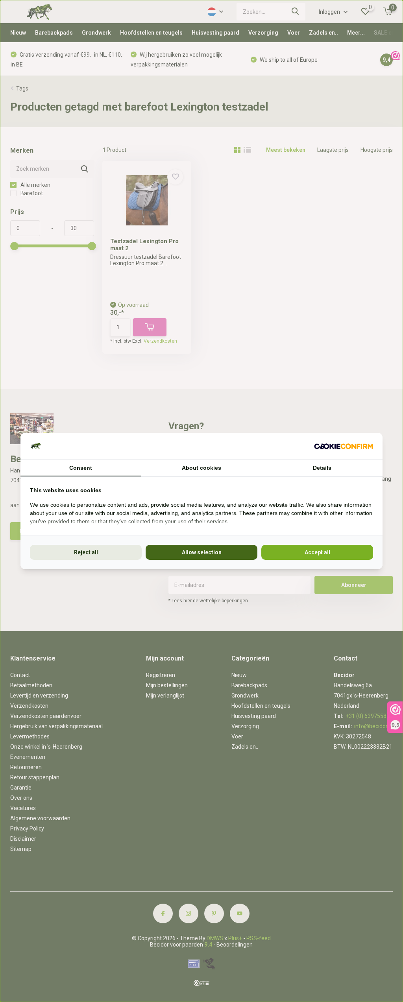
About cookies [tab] (201, 468)
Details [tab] (322, 468)
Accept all (317, 552)
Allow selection (202, 552)
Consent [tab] (80, 468)
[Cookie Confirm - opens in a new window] (343, 446)
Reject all (86, 552)
